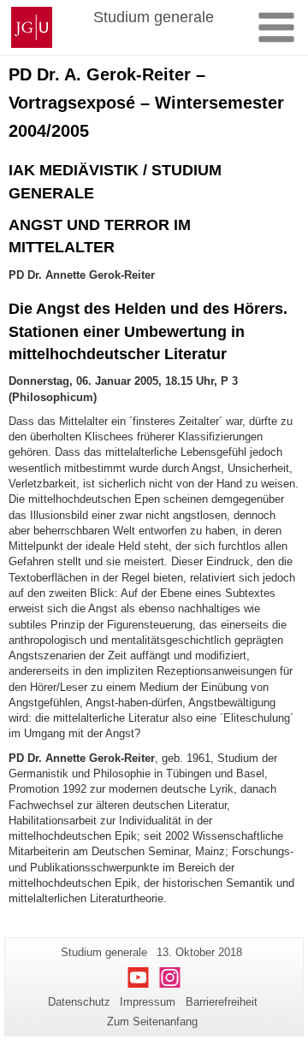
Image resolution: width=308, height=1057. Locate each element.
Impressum (147, 1001)
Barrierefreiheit (222, 1001)
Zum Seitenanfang (152, 1021)
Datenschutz (79, 1001)
